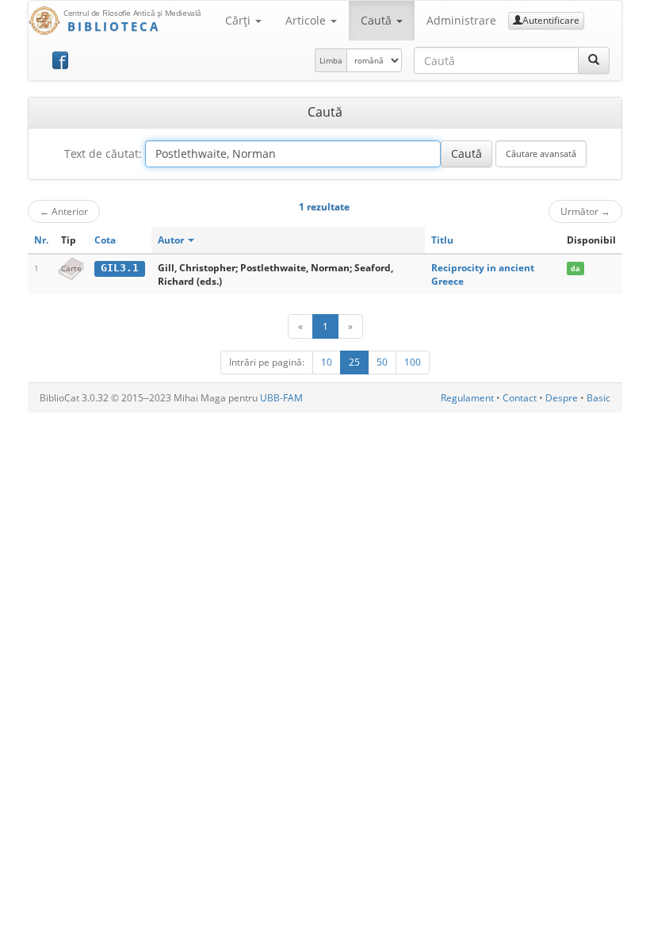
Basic (598, 398)
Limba (330, 60)
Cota (105, 240)
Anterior (64, 211)
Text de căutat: (103, 153)
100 (412, 362)
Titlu (442, 240)
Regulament (467, 398)
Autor (172, 240)
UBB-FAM (281, 398)
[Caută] (594, 60)
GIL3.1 (120, 268)
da (575, 268)
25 (354, 362)
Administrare (461, 20)
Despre (561, 398)
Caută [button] (378, 20)
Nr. (41, 240)
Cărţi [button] (239, 20)
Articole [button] (307, 20)
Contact (520, 398)
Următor (585, 211)
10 (326, 362)
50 (382, 362)
